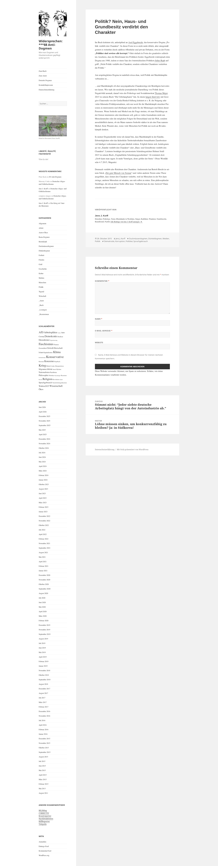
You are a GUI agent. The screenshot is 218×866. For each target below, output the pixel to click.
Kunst (48, 366)
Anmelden (42, 841)
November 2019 (44, 629)
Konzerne (49, 361)
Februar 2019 (43, 661)
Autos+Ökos (43, 232)
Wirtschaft (42, 296)
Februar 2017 (43, 707)
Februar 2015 (43, 784)
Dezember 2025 (44, 416)
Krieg (42, 365)
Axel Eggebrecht (135, 42)
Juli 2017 (42, 697)
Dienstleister (44, 339)
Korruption (120, 241)
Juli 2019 (42, 643)
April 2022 (43, 534)
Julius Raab (160, 60)
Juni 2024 (42, 457)
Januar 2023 (43, 511)
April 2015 (43, 775)
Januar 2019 (43, 666)
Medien (41, 278)
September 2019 (44, 634)
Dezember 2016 (44, 711)
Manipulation (59, 366)
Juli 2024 (42, 452)
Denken (60, 336)
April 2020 (43, 611)
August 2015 (43, 756)
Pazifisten (53, 372)
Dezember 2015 (44, 738)
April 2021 (43, 561)
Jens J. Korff (43, 188)
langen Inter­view (153, 96)
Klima (57, 352)
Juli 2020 (42, 598)
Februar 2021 (43, 566)
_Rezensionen (44, 314)
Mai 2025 (42, 430)
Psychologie (57, 375)
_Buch (41, 305)
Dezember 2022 (44, 516)
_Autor (41, 300)
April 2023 (43, 498)
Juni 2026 (42, 407)
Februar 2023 (43, 507)
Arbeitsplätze (50, 332)
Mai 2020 (42, 607)
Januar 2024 (43, 480)
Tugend (41, 291)
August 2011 (43, 793)
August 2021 (43, 552)
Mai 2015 (42, 770)
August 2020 (43, 593)
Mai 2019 (42, 652)
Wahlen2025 (44, 386)
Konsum (41, 361)
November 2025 (44, 421)
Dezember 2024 (44, 439)
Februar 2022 (43, 539)
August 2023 (43, 489)
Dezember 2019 (44, 625)
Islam (41, 352)
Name (98, 319)
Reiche (40, 379)
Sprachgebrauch (45, 382)
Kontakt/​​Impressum (46, 85)
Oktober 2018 (44, 675)
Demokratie (51, 336)
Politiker (51, 375)
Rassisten (64, 375)
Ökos (41, 389)
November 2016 (44, 716)
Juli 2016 (42, 720)
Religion (47, 379)
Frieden (41, 260)
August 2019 (43, 638)
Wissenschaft (56, 385)
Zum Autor (43, 75)
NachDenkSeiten (46, 818)
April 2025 (43, 434)
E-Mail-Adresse (103, 330)
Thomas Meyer (161, 93)
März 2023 (43, 502)
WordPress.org (44, 855)
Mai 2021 (42, 557)
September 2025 (44, 425)
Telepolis (43, 824)
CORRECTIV (44, 813)
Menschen (42, 282)
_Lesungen (43, 309)
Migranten (43, 369)
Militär (49, 369)
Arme (59, 333)
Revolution (56, 379)
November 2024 (44, 443)
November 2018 (44, 670)
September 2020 (44, 589)
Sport (61, 379)
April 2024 (43, 466)
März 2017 (43, 702)
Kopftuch (57, 361)
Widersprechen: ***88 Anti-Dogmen (51, 44)
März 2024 (43, 470)
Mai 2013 (42, 788)
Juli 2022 (42, 529)
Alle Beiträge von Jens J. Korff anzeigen (125, 221)
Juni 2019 (42, 648)
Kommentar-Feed (45, 851)
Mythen (58, 369)
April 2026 (43, 411)
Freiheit (41, 255)
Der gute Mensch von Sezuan (118, 172)
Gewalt (50, 347)
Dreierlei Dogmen (45, 80)
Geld (40, 264)
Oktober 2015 (44, 747)
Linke (53, 366)
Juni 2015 (42, 766)
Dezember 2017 (44, 688)
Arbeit (41, 228)
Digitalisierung (53, 340)
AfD (41, 332)
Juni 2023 (42, 493)
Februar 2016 (43, 729)
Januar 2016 (43, 734)
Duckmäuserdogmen (46, 246)
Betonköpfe (43, 241)
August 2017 (43, 693)
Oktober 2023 (44, 484)
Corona (41, 336)
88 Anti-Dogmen (55, 177)
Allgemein (42, 223)
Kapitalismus (48, 352)
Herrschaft (58, 348)
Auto (63, 332)
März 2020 (43, 616)
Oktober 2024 (44, 448)
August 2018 (43, 684)
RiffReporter (44, 821)
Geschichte (43, 269)
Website (99, 342)
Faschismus (46, 344)
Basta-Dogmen (44, 237)
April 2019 (43, 657)
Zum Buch (42, 71)
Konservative (55, 356)
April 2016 (43, 725)
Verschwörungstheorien (59, 383)
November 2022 (44, 520)
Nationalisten (44, 372)
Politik (41, 287)
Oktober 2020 (44, 584)
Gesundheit (43, 348)
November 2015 (44, 743)
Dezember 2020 (44, 575)
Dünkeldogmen (44, 250)
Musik (54, 369)
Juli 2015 (42, 761)
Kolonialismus (42, 357)
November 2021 (44, 543)
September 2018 (44, 679)
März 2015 (43, 779)
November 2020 (44, 579)
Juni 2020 (42, 602)
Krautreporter (45, 816)
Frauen (56, 344)
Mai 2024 (42, 461)
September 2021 (44, 548)
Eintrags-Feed (44, 846)
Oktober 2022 (44, 525)
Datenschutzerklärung (46, 89)
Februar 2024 (43, 475)
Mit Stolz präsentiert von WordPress (132, 449)
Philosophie (43, 375)
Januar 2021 (43, 570)
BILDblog (43, 810)
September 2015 (44, 752)
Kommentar (102, 281)
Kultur (41, 273)
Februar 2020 (43, 620)
